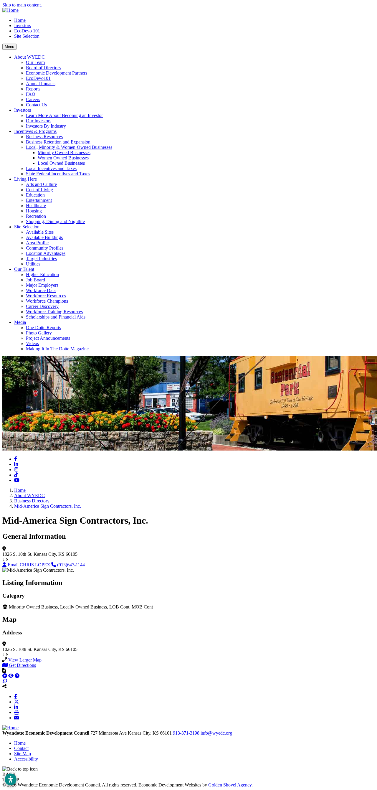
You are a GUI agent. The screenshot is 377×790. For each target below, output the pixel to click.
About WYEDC (29, 57)
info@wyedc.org (216, 732)
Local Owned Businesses (61, 163)
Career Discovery (42, 306)
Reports (33, 88)
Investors (22, 25)
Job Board (35, 279)
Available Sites (40, 232)
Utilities (33, 263)
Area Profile (37, 242)
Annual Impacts (40, 83)
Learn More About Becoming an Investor (64, 115)
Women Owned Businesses (63, 157)
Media (20, 322)
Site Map (22, 753)
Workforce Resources (46, 295)
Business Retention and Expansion (58, 141)
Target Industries (41, 258)
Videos (32, 343)
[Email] (16, 717)
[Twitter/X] (16, 701)
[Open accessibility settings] (10, 779)
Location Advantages (45, 253)
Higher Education (42, 274)
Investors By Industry (46, 125)
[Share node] (4, 686)
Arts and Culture (41, 184)
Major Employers (42, 285)
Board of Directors (43, 67)
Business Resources (44, 136)
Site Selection (26, 36)
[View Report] (11, 675)
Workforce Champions (47, 301)
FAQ (30, 94)
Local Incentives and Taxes (51, 168)
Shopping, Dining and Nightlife (55, 221)
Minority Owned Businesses (64, 152)
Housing (34, 210)
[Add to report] (5, 675)
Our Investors (38, 120)
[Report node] (4, 670)
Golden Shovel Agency (230, 784)
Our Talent (24, 269)
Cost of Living (39, 189)
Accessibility (26, 758)
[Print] (16, 712)
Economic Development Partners (56, 72)
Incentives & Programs (35, 131)
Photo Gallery (39, 332)
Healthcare (36, 205)
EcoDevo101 (38, 78)
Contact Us (36, 104)
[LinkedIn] (16, 707)
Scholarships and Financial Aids (55, 316)
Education (35, 194)
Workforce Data (41, 290)
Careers (33, 99)
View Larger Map (25, 659)
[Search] (4, 681)
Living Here (25, 179)
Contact (21, 748)
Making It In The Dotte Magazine (57, 348)
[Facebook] (15, 696)
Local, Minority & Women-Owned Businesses (69, 147)
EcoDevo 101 (27, 30)
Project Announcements (48, 338)
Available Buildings (44, 237)
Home (20, 20)
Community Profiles (44, 247)
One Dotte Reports (43, 327)
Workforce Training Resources (54, 311)
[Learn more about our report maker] (17, 675)
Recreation (36, 216)
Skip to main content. (22, 4)
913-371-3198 (187, 732)
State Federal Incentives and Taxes (58, 173)
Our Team (35, 62)
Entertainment (39, 200)
